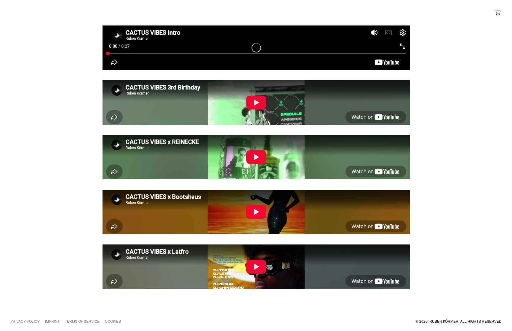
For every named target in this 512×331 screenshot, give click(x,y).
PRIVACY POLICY (25, 321)
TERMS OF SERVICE (82, 321)
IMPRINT (52, 321)
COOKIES (113, 321)
